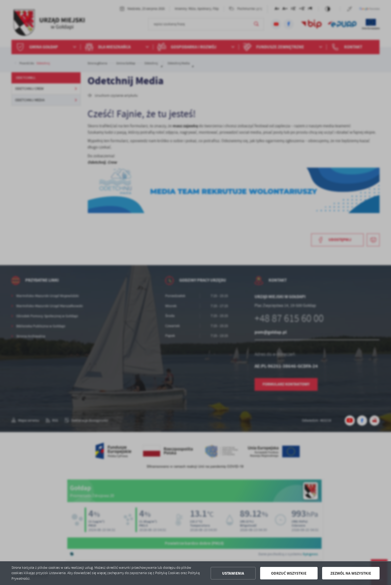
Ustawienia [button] (233, 573)
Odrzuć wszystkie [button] (288, 573)
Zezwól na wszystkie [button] (350, 573)
